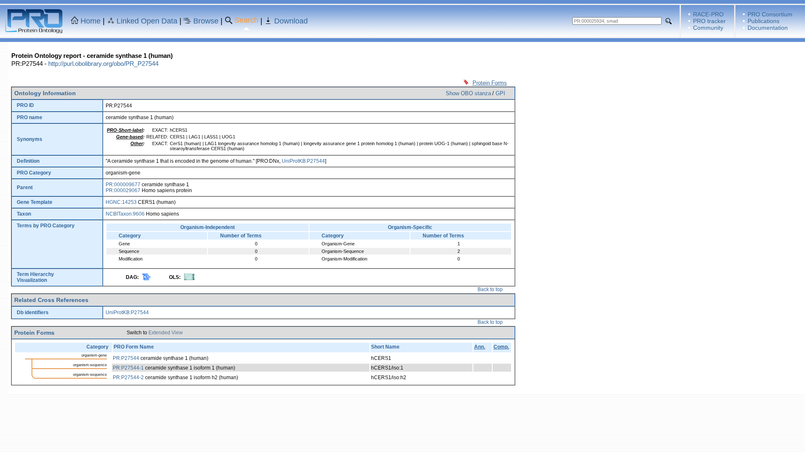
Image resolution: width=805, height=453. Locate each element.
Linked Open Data (147, 21)
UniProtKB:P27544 (303, 161)
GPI (500, 93)
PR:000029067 (123, 190)
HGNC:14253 (121, 202)
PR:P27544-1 (128, 368)
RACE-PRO (708, 14)
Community (708, 27)
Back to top (490, 289)
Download (291, 21)
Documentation (768, 27)
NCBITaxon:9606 (125, 214)
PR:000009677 (123, 184)
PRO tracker (709, 21)
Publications (763, 21)
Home (90, 21)
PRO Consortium (770, 14)
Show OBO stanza (468, 93)
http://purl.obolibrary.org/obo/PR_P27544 (103, 63)
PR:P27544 (126, 358)
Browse (205, 21)
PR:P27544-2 (128, 377)
